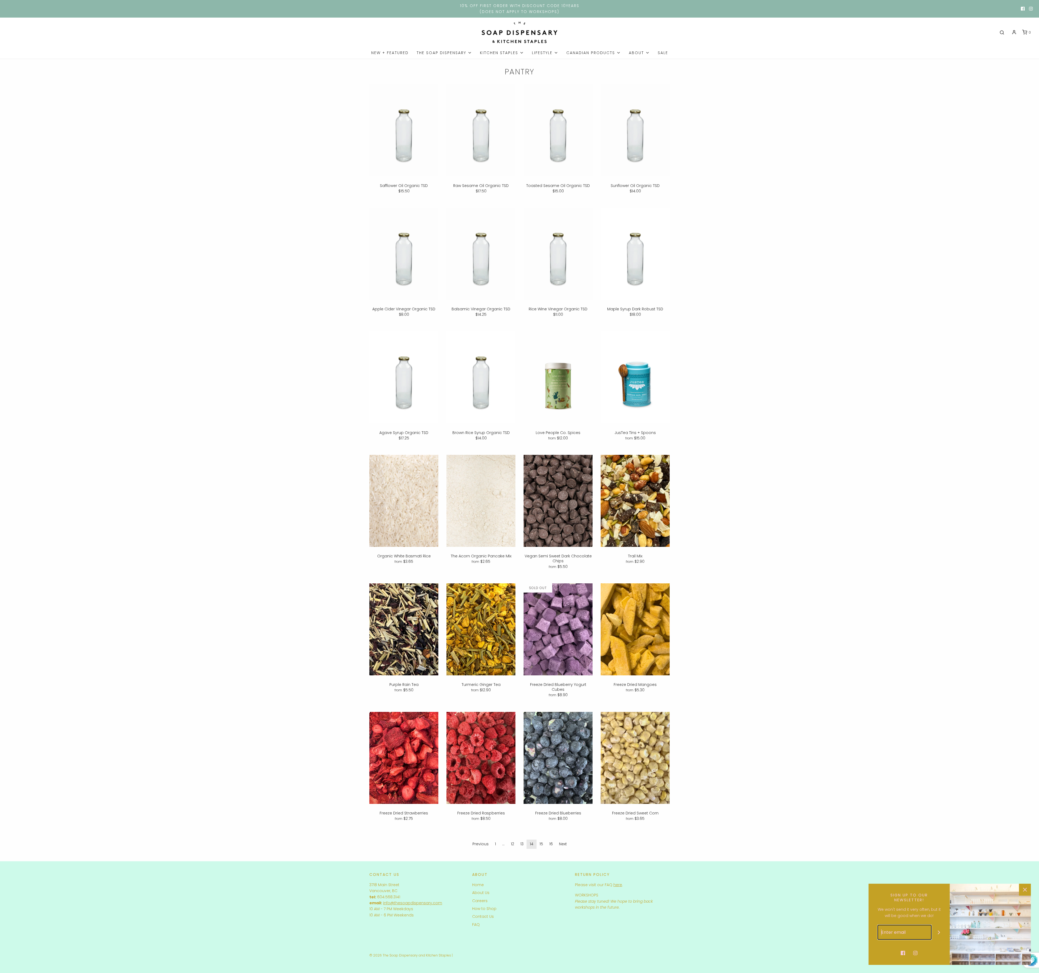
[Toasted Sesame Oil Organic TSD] (558, 130)
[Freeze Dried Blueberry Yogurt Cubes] (558, 629)
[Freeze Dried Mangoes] (635, 629)
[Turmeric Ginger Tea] (480, 629)
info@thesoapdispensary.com (412, 903)
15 (541, 844)
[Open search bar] (1002, 32)
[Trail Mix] (635, 501)
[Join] (939, 932)
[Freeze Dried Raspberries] (480, 758)
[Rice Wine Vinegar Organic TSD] (558, 254)
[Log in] (1014, 32)
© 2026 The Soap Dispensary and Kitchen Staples (410, 955)
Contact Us (483, 916)
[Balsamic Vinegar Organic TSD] (480, 254)
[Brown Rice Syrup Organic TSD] (480, 377)
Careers (480, 900)
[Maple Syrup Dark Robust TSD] (635, 254)
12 (512, 844)
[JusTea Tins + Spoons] (635, 377)
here (617, 884)
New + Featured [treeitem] (390, 52)
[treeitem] (444, 52)
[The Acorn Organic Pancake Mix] (480, 501)
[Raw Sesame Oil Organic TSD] (480, 130)
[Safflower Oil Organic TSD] (403, 130)
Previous (480, 844)
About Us (480, 892)
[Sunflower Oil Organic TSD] (635, 130)
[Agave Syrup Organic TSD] (403, 377)
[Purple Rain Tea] (403, 629)
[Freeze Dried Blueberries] (558, 758)
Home (478, 884)
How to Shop (484, 908)
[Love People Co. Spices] (558, 377)
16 (551, 844)
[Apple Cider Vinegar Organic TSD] (403, 254)
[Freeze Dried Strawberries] (403, 758)
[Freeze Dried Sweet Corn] (635, 758)
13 (522, 844)
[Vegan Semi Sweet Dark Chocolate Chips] (558, 501)
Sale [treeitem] (663, 52)
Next (563, 844)
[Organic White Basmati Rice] (403, 501)
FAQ (476, 924)
